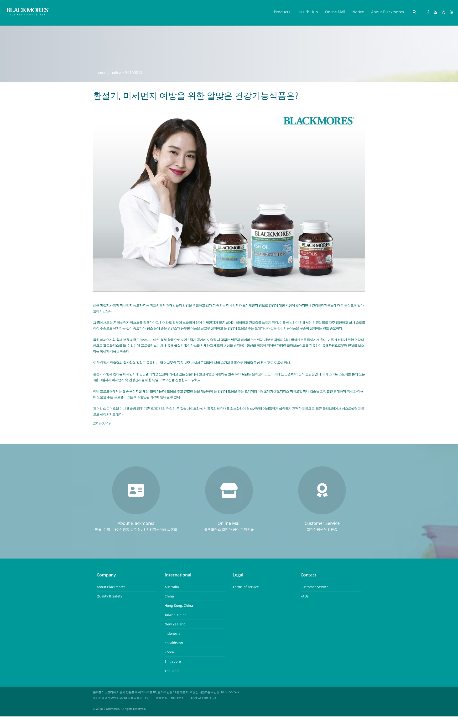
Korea (169, 652)
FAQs (305, 596)
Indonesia (172, 633)
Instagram (443, 13)
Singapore (173, 661)
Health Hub (307, 12)
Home (101, 72)
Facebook (428, 13)
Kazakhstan (174, 642)
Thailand (172, 670)
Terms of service (246, 587)
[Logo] (28, 12)
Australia (172, 587)
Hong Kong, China (179, 605)
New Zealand (175, 624)
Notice (358, 12)
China (169, 596)
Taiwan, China (176, 615)
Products (282, 12)
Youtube (452, 13)
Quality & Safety (109, 596)
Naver (435, 13)
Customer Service (314, 587)
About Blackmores (387, 12)
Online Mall (335, 12)
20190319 (133, 72)
